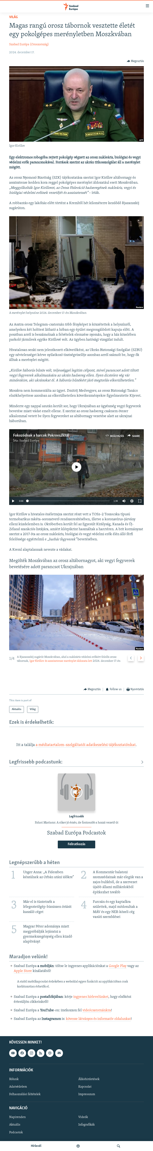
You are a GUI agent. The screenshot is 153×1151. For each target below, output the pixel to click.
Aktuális (14, 1124)
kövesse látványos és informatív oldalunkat (98, 1019)
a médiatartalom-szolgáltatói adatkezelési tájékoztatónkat (86, 745)
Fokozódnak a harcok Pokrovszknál (41, 436)
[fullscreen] (140, 501)
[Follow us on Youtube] (13, 1053)
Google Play (118, 966)
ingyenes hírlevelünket (90, 997)
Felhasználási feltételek (24, 1094)
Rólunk (14, 1079)
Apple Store (23, 971)
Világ (13, 17)
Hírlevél (36, 1146)
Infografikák (86, 1124)
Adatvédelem (18, 1086)
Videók (83, 1117)
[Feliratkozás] (59, 1053)
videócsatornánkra (96, 1010)
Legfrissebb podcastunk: (36, 762)
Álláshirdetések (88, 1079)
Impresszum (86, 1094)
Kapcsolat (84, 1086)
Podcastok (16, 1132)
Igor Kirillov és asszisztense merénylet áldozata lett (60, 661)
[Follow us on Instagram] (31, 1053)
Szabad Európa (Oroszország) (29, 44)
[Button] (135, 61)
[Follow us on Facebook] (22, 1053)
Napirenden (17, 1117)
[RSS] (40, 1053)
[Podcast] (50, 1053)
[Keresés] (119, 1146)
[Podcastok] (78, 1146)
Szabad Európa (29, 440)
